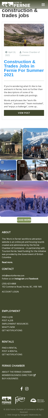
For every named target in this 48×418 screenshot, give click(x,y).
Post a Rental (10, 351)
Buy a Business (10, 378)
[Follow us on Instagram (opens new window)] (26, 389)
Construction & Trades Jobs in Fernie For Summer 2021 (24, 68)
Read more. (7, 262)
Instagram (19, 278)
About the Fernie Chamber (16, 372)
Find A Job (7, 317)
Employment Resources (15, 324)
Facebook (33, 278)
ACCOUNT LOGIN (10, 291)
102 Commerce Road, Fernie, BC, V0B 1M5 (22, 286)
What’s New (8, 327)
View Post (24, 113)
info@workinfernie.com (13, 275)
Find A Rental (9, 348)
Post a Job (7, 320)
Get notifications (12, 330)
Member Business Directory (17, 375)
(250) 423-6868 (9, 283)
